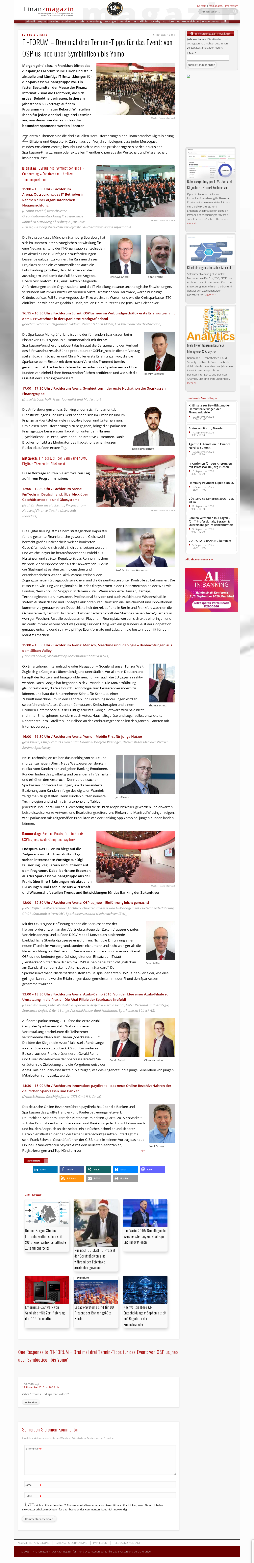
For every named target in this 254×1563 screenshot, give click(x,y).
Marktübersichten (188, 21)
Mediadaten (216, 6)
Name (33, 1485)
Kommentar (33, 1449)
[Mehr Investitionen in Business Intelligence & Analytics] (211, 324)
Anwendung (94, 21)
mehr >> (192, 223)
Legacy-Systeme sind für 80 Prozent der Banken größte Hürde (94, 1313)
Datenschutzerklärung (71, 1543)
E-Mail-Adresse (33, 1499)
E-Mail (191, 53)
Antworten (31, 1402)
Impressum (231, 6)
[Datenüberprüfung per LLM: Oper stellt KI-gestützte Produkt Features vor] (211, 164)
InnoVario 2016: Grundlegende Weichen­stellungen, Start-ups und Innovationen (145, 1236)
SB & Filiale (140, 21)
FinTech (79, 21)
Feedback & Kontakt (127, 1543)
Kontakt (201, 6)
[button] (225, 21)
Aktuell (30, 21)
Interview (124, 21)
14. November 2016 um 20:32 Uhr (41, 1387)
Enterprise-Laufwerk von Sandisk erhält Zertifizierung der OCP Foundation (45, 1313)
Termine (54, 21)
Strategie (110, 21)
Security (155, 21)
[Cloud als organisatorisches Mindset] (211, 250)
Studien (66, 21)
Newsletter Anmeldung (33, 1543)
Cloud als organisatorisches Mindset (209, 267)
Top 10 (42, 21)
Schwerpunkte (210, 21)
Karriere (168, 21)
